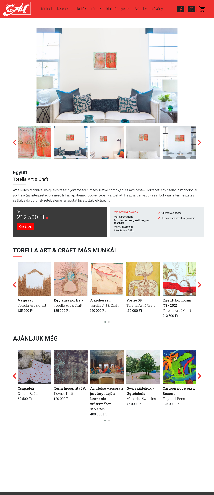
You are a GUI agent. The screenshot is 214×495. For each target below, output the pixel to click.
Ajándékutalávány (149, 9)
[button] (105, 322)
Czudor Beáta (28, 393)
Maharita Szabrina (141, 398)
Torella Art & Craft (30, 179)
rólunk (96, 9)
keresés (63, 9)
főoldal (46, 9)
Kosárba (25, 226)
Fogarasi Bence (175, 398)
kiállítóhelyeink (118, 9)
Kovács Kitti (63, 393)
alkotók (80, 9)
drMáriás (97, 409)
